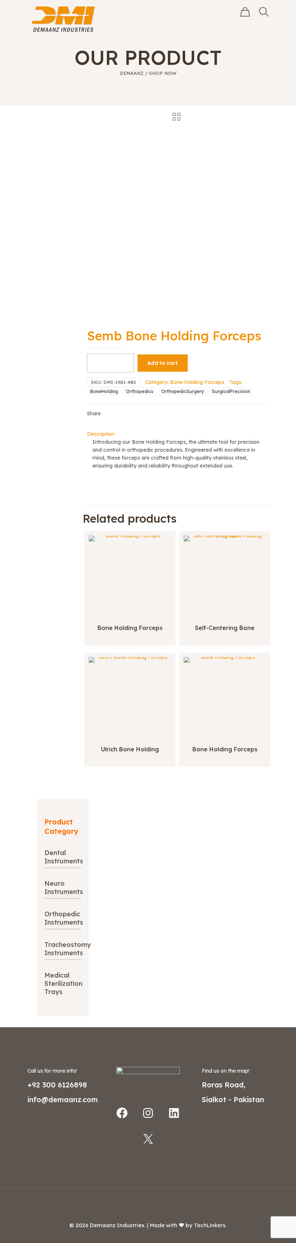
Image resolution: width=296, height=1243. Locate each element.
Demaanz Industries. (117, 1225)
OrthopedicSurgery (182, 391)
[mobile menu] (220, 19)
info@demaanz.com (62, 1099)
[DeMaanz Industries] (63, 19)
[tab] (177, 434)
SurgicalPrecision (231, 391)
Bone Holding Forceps (197, 382)
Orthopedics (139, 391)
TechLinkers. (210, 1225)
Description (100, 434)
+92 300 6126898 (57, 1084)
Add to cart (162, 363)
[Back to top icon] (148, 1203)
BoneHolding (104, 391)
